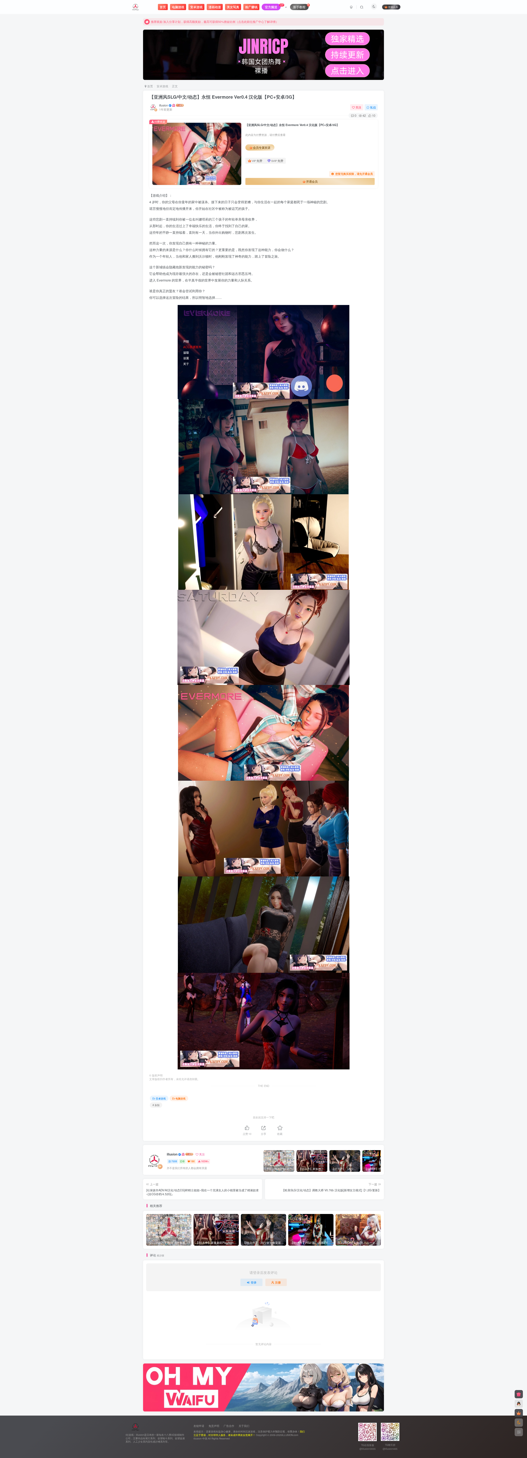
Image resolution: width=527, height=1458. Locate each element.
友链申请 (199, 1426)
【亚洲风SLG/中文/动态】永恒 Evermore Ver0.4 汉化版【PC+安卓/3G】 (223, 96)
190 (192, 1161)
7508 (174, 1161)
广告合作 (229, 1426)
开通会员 (393, 7)
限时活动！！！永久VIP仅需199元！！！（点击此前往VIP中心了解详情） (198, 22)
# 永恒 (156, 1105)
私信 (373, 107)
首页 (149, 86)
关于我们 (244, 1426)
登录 (254, 1282)
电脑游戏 (180, 1098)
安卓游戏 (162, 86)
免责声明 (214, 1426)
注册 (278, 1282)
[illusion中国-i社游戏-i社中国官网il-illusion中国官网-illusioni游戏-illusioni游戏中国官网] (136, 1426)
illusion (163, 105)
